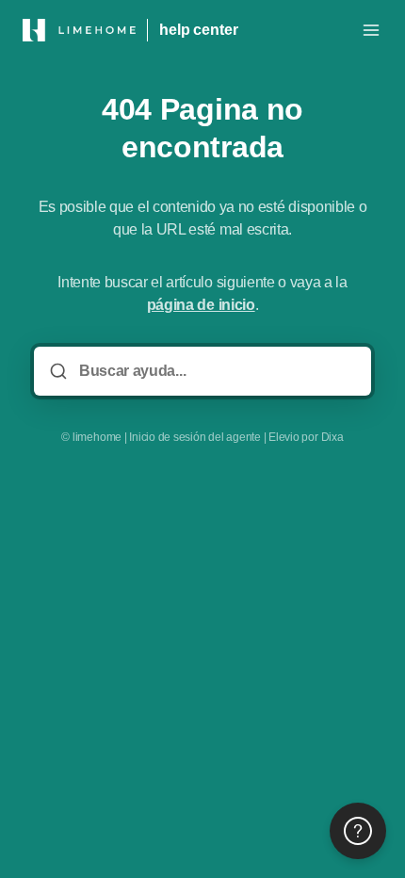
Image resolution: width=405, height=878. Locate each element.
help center (198, 30)
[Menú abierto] (371, 30)
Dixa (332, 437)
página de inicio (201, 305)
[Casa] (79, 30)
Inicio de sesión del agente (195, 437)
